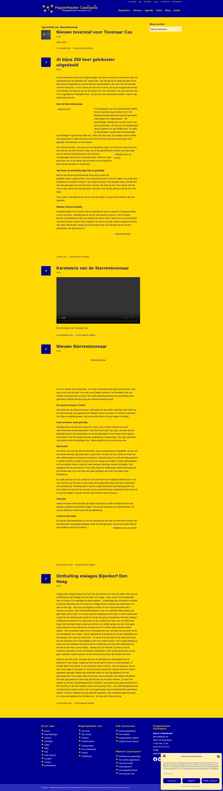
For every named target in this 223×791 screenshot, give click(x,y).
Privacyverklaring (195, 786)
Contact (155, 1)
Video (47, 745)
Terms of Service (113, 787)
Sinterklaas (87, 756)
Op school (86, 734)
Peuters (85, 738)
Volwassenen (87, 746)
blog (58, 37)
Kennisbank (124, 734)
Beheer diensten (168, 773)
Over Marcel (147, 1)
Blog (46, 748)
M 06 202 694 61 (177, 1)
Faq (46, 752)
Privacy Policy (102, 787)
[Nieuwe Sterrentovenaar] (46, 349)
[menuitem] (132, 1)
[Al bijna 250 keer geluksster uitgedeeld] (46, 62)
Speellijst (48, 741)
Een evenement (89, 749)
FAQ (140, 1)
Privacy (47, 762)
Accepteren (172, 781)
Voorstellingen (50, 734)
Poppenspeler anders (128, 738)
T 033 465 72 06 (165, 1)
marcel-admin (86, 48)
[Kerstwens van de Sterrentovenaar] (46, 271)
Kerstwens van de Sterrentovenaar (92, 268)
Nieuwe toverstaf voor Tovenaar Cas (94, 32)
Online (85, 753)
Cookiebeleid (185, 786)
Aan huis (85, 731)
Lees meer (61, 42)
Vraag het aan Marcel (129, 741)
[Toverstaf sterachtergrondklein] (46, 35)
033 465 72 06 (161, 743)
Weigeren (191, 781)
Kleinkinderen (87, 741)
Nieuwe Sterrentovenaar (81, 346)
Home (47, 731)
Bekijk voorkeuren (210, 781)
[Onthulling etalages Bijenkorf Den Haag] (46, 578)
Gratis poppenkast (127, 731)
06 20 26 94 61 (162, 747)
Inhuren (47, 738)
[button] (218, 756)
